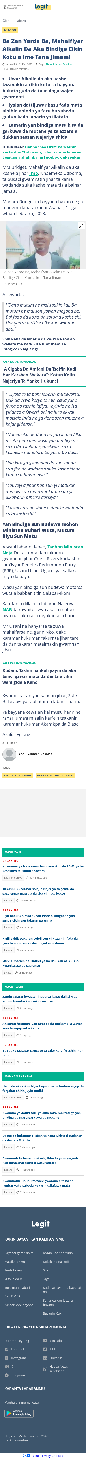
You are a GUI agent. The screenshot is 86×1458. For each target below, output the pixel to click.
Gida (5, 20)
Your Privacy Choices (48, 1456)
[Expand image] (81, 226)
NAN (7, 609)
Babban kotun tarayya (55, 775)
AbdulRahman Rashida (59, 64)
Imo (33, 173)
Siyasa (7, 972)
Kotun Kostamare (18, 775)
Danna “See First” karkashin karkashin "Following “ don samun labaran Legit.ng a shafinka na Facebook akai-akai (41, 152)
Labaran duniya (13, 877)
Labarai (21, 20)
